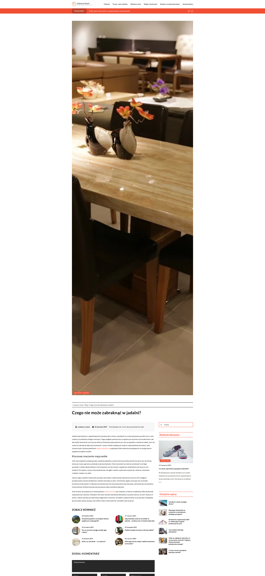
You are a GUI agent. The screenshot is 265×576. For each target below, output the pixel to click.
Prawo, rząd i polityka (120, 4)
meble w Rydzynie (103, 448)
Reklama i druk (136, 4)
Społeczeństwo (188, 4)
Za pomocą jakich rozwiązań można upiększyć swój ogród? (95, 520)
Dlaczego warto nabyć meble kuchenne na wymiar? (140, 542)
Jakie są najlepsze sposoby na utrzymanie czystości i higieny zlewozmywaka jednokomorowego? (180, 541)
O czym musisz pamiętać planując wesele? (177, 551)
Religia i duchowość (150, 4)
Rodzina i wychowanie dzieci (170, 4)
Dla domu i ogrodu (81, 393)
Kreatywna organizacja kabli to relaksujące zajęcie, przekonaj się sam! (179, 521)
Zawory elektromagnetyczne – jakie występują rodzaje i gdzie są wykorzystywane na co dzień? (123, 11)
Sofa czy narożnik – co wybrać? (94, 541)
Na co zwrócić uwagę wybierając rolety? (94, 531)
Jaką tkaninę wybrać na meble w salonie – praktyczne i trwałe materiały (140, 520)
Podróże (107, 4)
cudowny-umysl (84, 427)
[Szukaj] (161, 424)
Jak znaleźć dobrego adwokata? (176, 531)
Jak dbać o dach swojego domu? (178, 503)
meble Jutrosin (110, 491)
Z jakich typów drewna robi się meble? (139, 530)
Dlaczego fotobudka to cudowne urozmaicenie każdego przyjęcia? (177, 512)
